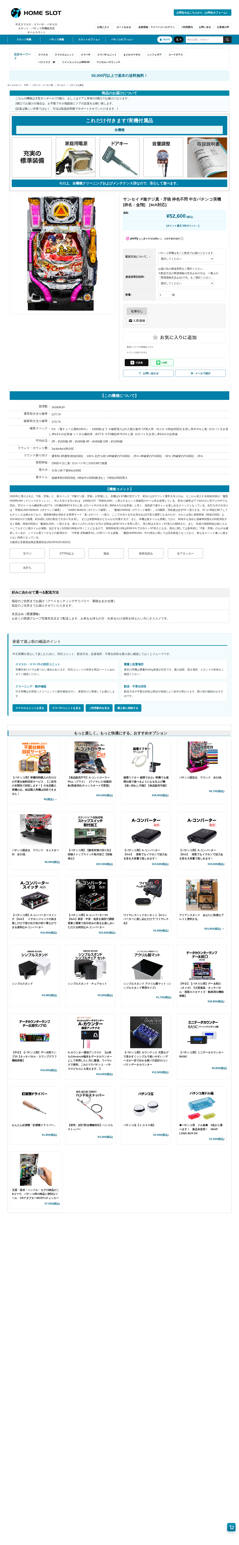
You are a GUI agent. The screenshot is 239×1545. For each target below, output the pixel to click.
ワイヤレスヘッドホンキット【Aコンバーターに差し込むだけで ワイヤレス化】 (146, 919)
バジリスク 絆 (46, 62)
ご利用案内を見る (99, 707)
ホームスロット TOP (17, 85)
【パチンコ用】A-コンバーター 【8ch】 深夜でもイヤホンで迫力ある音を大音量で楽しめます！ (201, 854)
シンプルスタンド (23, 983)
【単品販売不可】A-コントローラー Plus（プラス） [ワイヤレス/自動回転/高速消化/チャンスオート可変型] (90, 781)
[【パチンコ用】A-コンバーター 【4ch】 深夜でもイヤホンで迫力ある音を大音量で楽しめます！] (146, 830)
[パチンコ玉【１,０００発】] (146, 1105)
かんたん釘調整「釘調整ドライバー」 (34, 1125)
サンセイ (61, 85)
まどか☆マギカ (131, 54)
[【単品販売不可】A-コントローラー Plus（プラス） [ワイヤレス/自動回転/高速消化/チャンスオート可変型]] (90, 757)
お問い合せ (205, 27)
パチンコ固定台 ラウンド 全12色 (200, 777)
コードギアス (175, 54)
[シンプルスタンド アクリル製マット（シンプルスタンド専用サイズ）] (147, 963)
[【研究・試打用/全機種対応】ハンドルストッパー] (90, 1105)
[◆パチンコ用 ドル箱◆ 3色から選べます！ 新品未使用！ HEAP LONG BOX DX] (201, 1105)
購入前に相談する (127, 707)
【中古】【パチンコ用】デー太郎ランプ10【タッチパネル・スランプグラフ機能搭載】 (34, 1056)
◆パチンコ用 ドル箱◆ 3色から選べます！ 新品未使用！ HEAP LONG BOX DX (201, 1129)
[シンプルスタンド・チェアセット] (90, 963)
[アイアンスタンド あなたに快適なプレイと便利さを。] (201, 895)
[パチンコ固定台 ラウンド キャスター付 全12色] (36, 830)
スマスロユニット (64, 54)
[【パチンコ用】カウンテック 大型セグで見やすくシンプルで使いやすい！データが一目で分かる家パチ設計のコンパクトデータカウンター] (146, 1032)
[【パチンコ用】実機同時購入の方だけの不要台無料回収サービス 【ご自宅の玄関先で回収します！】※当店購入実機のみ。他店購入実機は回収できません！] (34, 757)
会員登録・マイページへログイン (156, 27)
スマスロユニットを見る (29, 707)
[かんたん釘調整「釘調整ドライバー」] (34, 1105)
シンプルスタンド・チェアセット (89, 983)
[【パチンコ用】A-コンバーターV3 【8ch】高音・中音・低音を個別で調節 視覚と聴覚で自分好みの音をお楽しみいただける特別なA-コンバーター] (92, 895)
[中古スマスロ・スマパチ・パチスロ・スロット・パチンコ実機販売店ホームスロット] (38, 13)
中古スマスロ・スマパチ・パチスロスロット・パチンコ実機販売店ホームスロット (36, 28)
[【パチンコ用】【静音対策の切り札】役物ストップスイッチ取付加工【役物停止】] (90, 830)
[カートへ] (231, 1527)
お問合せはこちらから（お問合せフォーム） (202, 12)
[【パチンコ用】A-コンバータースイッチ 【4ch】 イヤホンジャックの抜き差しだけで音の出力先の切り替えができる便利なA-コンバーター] (34, 895)
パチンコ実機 (56, 39)
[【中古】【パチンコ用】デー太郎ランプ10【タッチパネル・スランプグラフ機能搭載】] (34, 1032)
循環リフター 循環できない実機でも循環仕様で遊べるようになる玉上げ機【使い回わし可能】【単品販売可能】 (146, 781)
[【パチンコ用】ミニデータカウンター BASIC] (203, 1032)
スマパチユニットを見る (66, 707)
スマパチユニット (107, 54)
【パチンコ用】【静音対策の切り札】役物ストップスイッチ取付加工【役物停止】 (90, 854)
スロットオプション (89, 39)
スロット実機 (24, 39)
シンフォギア (154, 54)
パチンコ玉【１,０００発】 (139, 1125)
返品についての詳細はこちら (140, 347)
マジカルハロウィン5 (108, 62)
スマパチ (86, 54)
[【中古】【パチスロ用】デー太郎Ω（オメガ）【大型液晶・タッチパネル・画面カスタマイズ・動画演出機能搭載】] (201, 963)
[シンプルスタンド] (34, 963)
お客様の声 (223, 27)
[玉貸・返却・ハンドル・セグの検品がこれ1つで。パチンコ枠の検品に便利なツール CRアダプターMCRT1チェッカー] (36, 1170)
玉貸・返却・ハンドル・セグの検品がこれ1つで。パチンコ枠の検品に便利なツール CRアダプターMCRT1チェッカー (35, 1193)
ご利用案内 (187, 27)
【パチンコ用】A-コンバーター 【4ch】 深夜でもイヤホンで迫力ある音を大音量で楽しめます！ (145, 854)
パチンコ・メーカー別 (42, 85)
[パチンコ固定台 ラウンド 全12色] (201, 757)
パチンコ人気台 (76, 85)
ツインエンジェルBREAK (76, 62)
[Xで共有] (136, 362)
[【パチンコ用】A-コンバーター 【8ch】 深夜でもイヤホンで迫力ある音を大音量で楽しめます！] (201, 830)
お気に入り (103, 27)
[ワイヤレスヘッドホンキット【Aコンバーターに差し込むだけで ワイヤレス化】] (146, 895)
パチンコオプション (122, 39)
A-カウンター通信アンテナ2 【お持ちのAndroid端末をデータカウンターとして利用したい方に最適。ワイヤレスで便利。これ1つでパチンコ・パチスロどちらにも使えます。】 (90, 1060)
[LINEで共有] (162, 362)
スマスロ (43, 54)
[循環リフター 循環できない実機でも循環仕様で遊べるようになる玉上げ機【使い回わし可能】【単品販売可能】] (146, 757)
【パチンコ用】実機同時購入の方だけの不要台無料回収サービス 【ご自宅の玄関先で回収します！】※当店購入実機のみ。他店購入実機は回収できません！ (34, 785)
